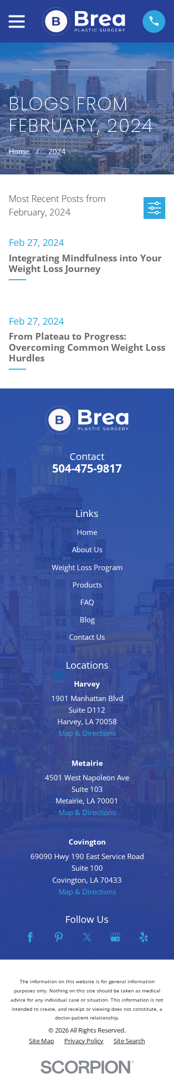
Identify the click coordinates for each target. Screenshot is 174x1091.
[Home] (84, 21)
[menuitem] (41, 1041)
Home (87, 532)
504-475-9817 (87, 468)
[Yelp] (144, 937)
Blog (87, 619)
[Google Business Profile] (115, 937)
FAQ (87, 602)
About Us (87, 549)
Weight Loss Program (87, 567)
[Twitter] (87, 937)
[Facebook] (30, 937)
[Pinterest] (59, 937)
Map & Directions (87, 733)
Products (87, 584)
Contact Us (87, 637)
